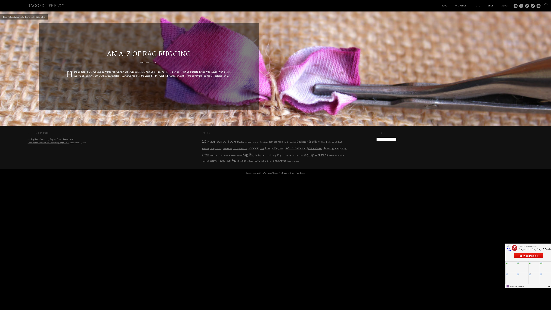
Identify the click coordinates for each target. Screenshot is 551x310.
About (505, 5)
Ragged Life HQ (215, 155)
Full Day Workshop (216, 149)
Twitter (533, 6)
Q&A (205, 155)
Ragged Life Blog (46, 5)
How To (235, 149)
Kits (478, 5)
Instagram (516, 6)
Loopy (262, 148)
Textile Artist (278, 160)
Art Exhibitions (262, 142)
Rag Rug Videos (298, 155)
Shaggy (212, 160)
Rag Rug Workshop (315, 155)
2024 (254, 142)
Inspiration (242, 148)
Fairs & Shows (334, 141)
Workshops (461, 5)
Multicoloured (297, 148)
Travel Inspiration (293, 161)
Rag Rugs (249, 154)
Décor (323, 142)
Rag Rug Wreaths (334, 155)
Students (243, 160)
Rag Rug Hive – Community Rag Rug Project (45, 139)
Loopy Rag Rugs (275, 148)
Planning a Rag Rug (335, 148)
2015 (213, 142)
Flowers (205, 148)
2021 (246, 142)
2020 (240, 141)
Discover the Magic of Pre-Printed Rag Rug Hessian (48, 143)
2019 (233, 142)
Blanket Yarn (276, 141)
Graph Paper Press (297, 173)
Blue (285, 142)
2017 (219, 142)
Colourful (291, 142)
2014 (206, 141)
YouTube (539, 6)
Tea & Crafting (266, 161)
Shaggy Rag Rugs (227, 160)
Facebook (521, 6)
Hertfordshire (227, 149)
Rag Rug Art (225, 155)
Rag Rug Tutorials (282, 155)
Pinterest (527, 6)
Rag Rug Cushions (236, 155)
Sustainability (254, 161)
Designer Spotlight (308, 141)
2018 (226, 141)
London (253, 148)
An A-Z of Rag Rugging (149, 54)
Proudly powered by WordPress (258, 173)
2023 (250, 142)
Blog (444, 5)
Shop (490, 5)
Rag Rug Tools (265, 155)
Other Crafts (315, 148)
